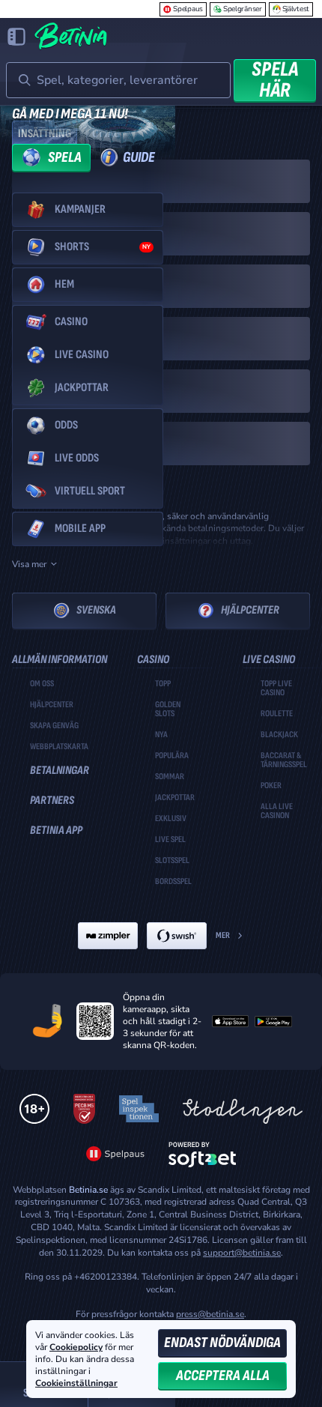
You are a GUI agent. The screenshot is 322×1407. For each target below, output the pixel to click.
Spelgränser (242, 9)
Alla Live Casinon (277, 811)
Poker (271, 785)
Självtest (295, 9)
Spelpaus (188, 9)
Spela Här (275, 80)
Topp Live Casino (276, 689)
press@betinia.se (210, 1314)
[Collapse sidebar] (16, 36)
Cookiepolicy (76, 1347)
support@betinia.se (242, 1253)
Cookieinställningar (76, 1384)
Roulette (277, 713)
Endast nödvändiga (222, 1343)
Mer (223, 935)
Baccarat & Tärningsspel (284, 760)
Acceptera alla (223, 1376)
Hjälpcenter (250, 610)
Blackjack (279, 734)
